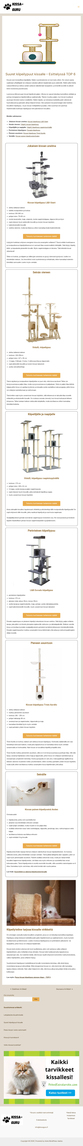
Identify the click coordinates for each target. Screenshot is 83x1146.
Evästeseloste (41, 1120)
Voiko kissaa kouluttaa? (12, 1045)
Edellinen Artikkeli (18, 989)
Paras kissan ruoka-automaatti (15, 1030)
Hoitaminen (71, 1116)
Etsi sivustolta (9, 995)
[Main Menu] (78, 7)
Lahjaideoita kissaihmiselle (13, 1015)
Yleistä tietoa (71, 1113)
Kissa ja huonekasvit (11, 1037)
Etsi (35, 999)
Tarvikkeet (71, 1118)
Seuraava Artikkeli (64, 989)
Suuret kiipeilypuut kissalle (13, 1022)
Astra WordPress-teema (53, 1141)
